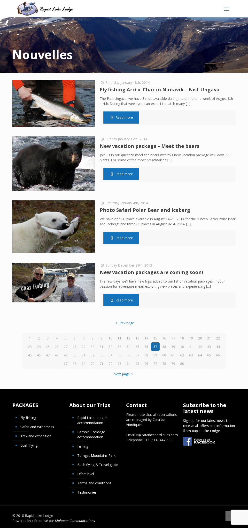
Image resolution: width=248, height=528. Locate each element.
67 (66, 363)
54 (110, 355)
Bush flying (29, 445)
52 (92, 355)
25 (48, 346)
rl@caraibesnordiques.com (157, 435)
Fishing (82, 446)
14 (146, 338)
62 (182, 355)
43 (209, 346)
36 (146, 346)
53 (101, 355)
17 (173, 338)
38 (164, 346)
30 (92, 346)
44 (218, 346)
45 (30, 355)
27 (66, 346)
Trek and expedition (35, 436)
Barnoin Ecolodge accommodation (91, 434)
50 (75, 355)
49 (66, 355)
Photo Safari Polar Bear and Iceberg (145, 210)
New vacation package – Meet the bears (149, 146)
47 (48, 355)
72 (110, 363)
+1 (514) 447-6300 (160, 440)
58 (146, 355)
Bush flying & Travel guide (97, 464)
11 (119, 338)
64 (200, 355)
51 (83, 355)
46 (39, 355)
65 (209, 355)
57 (137, 355)
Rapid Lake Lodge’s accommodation (92, 420)
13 (137, 338)
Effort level (85, 474)
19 (191, 338)
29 (83, 346)
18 (182, 338)
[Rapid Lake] (45, 8)
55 (119, 355)
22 (218, 338)
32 (110, 346)
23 (30, 346)
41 (191, 346)
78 (164, 363)
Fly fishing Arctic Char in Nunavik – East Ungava (160, 89)
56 (128, 355)
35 (137, 346)
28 (75, 346)
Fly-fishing (28, 417)
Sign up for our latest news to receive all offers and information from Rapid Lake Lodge (209, 425)
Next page (122, 374)
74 (128, 363)
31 (101, 346)
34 (128, 346)
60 (164, 355)
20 (200, 338)
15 (155, 338)
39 (173, 346)
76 (146, 363)
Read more (124, 117)
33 (119, 346)
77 (155, 363)
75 (137, 363)
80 (182, 363)
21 (209, 338)
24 (39, 346)
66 (218, 355)
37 (155, 346)
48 (57, 355)
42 (200, 346)
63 (191, 355)
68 (75, 363)
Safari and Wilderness (37, 427)
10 (110, 338)
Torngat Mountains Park (96, 455)
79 (173, 363)
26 (57, 346)
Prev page (126, 323)
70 (92, 363)
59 (155, 355)
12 (128, 338)
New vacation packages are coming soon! (151, 272)
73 (119, 363)
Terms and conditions (94, 483)
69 (83, 363)
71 (101, 363)
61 (173, 355)
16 (164, 338)
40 (182, 346)
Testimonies (87, 492)
